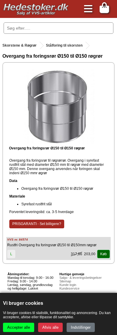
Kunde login (67, 285)
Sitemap (65, 281)
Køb (103, 254)
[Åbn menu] (86, 9)
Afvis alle (50, 327)
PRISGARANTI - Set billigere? (36, 224)
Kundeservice (69, 288)
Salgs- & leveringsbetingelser (80, 277)
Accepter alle (18, 327)
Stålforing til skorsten (64, 45)
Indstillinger (81, 327)
